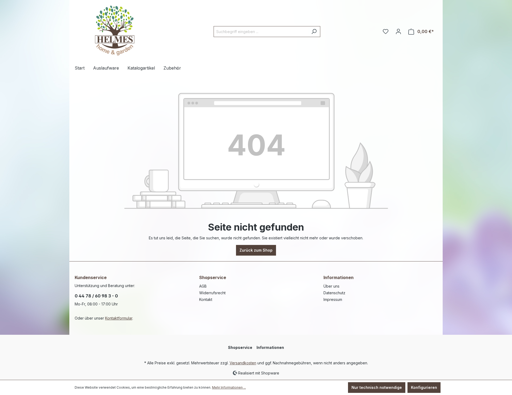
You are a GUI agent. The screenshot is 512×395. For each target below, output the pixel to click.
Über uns (331, 286)
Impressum (332, 299)
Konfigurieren (424, 387)
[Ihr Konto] (398, 31)
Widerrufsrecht (212, 293)
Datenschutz (334, 293)
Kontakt (205, 299)
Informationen (338, 277)
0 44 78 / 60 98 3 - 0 (96, 296)
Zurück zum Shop (256, 250)
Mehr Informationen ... (229, 387)
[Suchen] (314, 31)
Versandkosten (243, 363)
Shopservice (212, 277)
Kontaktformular (118, 318)
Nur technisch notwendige (376, 387)
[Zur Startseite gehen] (115, 30)
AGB (203, 286)
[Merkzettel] (385, 31)
